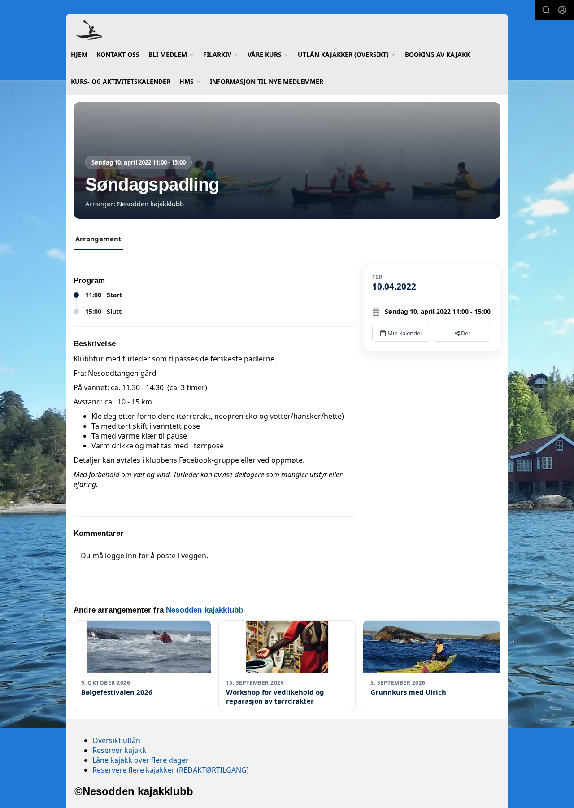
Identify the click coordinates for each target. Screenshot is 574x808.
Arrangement (98, 238)
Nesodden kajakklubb (150, 203)
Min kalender (404, 333)
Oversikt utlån (116, 740)
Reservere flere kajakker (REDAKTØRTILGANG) (170, 770)
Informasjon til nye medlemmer (266, 81)
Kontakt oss (117, 54)
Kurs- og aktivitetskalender (120, 81)
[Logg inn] (562, 10)
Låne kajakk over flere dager (140, 760)
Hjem (79, 54)
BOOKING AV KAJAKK (437, 54)
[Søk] (546, 10)
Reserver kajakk (119, 750)
